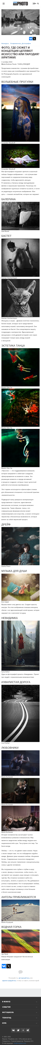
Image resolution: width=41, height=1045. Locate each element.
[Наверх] (38, 1038)
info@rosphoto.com (20, 1043)
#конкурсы (5, 43)
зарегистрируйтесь (9, 980)
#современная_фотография (20, 43)
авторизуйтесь (24, 978)
